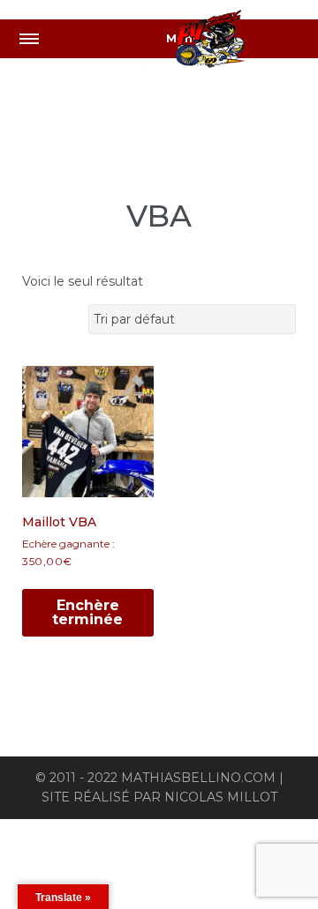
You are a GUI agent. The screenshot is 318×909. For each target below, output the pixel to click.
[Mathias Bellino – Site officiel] (229, 42)
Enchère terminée (87, 612)
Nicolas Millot (220, 797)
